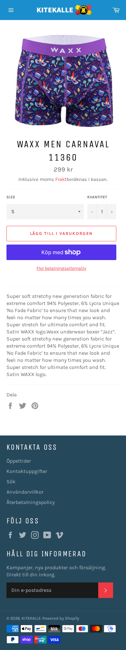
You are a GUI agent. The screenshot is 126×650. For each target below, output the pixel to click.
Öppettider (18, 461)
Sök (11, 481)
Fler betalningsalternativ (61, 268)
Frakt (61, 179)
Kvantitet (97, 197)
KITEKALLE (31, 618)
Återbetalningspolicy (30, 502)
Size (10, 197)
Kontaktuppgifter (26, 471)
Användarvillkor (25, 492)
